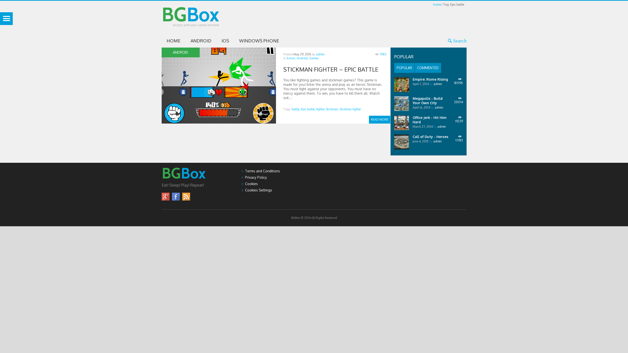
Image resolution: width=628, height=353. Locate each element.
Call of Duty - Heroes (430, 137)
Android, (302, 58)
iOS (225, 40)
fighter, (320, 109)
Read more (379, 119)
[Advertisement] (377, 18)
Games (313, 58)
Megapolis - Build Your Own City (428, 100)
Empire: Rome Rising (430, 79)
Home (437, 4)
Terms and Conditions (262, 171)
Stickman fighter (350, 109)
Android (201, 40)
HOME (174, 40)
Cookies (251, 184)
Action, (291, 58)
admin (320, 54)
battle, (296, 109)
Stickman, (332, 109)
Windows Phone (259, 40)
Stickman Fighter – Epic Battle (330, 69)
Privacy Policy (256, 177)
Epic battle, (308, 109)
